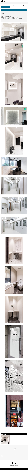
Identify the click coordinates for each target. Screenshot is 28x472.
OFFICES (23, 5)
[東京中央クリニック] (5, 439)
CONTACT (15, 452)
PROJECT (2, 452)
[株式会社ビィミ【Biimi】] (5, 1)
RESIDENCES (2, 456)
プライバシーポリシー (16, 454)
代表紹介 (15, 449)
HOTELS (14, 5)
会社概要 (15, 448)
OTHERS (14, 9)
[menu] (27, 1)
